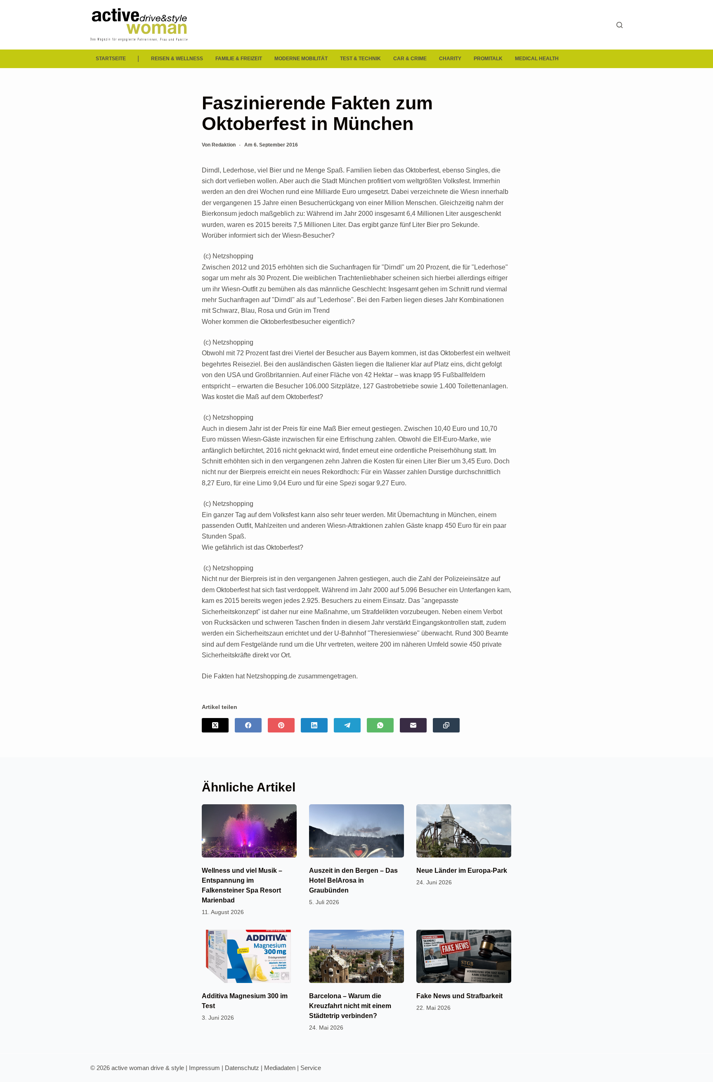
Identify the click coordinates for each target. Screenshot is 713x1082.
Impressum (204, 1067)
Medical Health (537, 58)
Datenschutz (242, 1067)
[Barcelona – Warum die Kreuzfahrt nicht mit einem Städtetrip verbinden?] (356, 956)
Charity (450, 58)
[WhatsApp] (380, 725)
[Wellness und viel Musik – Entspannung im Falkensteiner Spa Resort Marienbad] (249, 831)
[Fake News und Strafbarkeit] (463, 956)
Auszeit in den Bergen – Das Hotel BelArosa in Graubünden (353, 880)
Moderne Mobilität (301, 58)
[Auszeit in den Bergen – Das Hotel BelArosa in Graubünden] (356, 831)
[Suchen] (619, 25)
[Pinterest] (281, 725)
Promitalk (488, 58)
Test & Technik (360, 58)
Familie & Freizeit (238, 58)
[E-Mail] (413, 725)
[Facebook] (248, 725)
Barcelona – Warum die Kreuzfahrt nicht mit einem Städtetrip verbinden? (350, 1005)
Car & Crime (410, 58)
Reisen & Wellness (177, 58)
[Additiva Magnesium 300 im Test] (249, 956)
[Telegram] (347, 725)
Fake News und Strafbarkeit (459, 995)
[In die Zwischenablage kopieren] (446, 725)
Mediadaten (279, 1067)
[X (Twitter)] (215, 725)
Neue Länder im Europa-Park (461, 870)
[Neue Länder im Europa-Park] (463, 831)
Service (310, 1067)
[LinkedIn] (314, 725)
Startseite (111, 58)
